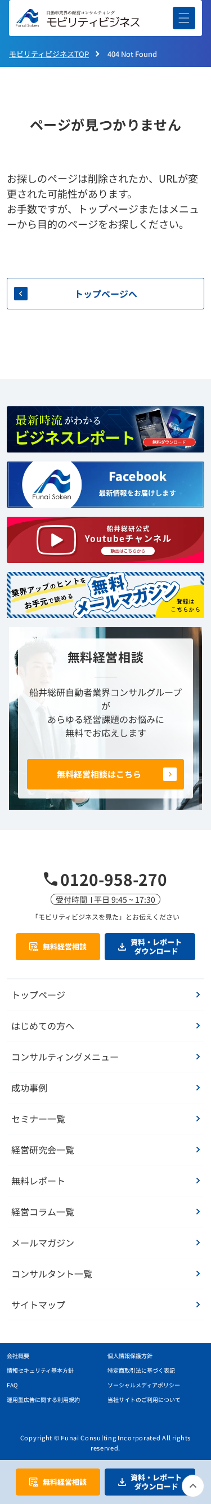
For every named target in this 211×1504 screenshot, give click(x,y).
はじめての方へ (42, 1025)
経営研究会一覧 (42, 1149)
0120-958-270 (113, 879)
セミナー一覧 (38, 1118)
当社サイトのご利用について (144, 1399)
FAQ (12, 1385)
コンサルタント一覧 (51, 1273)
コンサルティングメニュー (65, 1056)
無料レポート (38, 1180)
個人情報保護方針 (129, 1355)
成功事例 (29, 1087)
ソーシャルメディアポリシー (143, 1385)
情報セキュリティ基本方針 (40, 1370)
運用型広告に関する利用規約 (43, 1399)
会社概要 (18, 1355)
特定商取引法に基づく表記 (141, 1370)
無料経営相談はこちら (99, 774)
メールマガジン (42, 1242)
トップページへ (105, 293)
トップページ (38, 994)
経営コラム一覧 (42, 1211)
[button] (184, 18)
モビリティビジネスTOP (49, 53)
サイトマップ (38, 1304)
